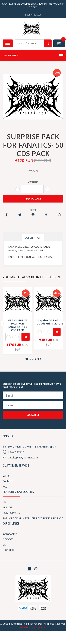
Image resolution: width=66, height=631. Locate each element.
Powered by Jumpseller (33, 627)
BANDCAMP (10, 533)
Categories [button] (10, 55)
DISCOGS (8, 539)
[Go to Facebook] (29, 568)
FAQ (5, 486)
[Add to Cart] (25, 337)
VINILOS (7, 507)
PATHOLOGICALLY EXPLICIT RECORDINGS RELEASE (33, 518)
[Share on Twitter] (19, 215)
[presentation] (3, 323)
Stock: (32, 171)
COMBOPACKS (11, 512)
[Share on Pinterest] (33, 215)
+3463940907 (16, 452)
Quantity (33, 181)
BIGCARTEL (9, 550)
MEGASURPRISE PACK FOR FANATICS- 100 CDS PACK (17, 325)
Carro (6, 475)
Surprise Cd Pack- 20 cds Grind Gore (48, 321)
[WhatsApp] (35, 568)
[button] (26, 359)
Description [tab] (33, 237)
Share (33, 210)
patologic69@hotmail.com (23, 457)
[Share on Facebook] (6, 215)
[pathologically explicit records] (31, 29)
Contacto (8, 481)
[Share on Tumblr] (46, 215)
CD (4, 502)
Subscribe (33, 414)
